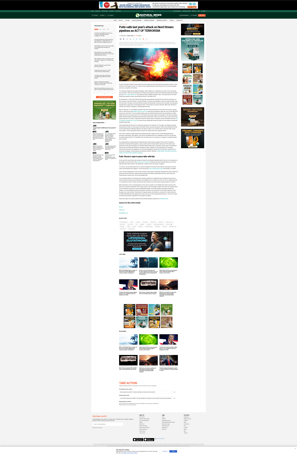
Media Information (143, 425)
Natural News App (165, 424)
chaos (131, 42)
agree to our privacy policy (130, 453)
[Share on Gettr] (143, 39)
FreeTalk (185, 427)
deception (151, 42)
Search (204, 11)
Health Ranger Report (98, 122)
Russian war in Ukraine (143, 162)
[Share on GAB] (140, 39)
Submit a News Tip (143, 429)
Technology (179, 20)
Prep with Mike (105, 11)
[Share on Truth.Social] (137, 39)
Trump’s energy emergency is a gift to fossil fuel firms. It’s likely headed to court (168, 369)
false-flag (164, 42)
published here (135, 446)
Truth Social (186, 424)
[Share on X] (130, 39)
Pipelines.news (164, 198)
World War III (140, 45)
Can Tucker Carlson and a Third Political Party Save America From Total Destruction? (110, 147)
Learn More (164, 451)
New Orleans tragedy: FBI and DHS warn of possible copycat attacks (148, 293)
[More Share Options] (146, 39)
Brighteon (97, 11)
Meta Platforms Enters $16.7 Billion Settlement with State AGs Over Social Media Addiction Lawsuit (103, 54)
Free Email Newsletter (144, 420)
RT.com (121, 207)
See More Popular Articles (104, 97)
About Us (194, 11)
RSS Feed (164, 429)
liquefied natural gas (134, 43)
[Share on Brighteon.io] (124, 39)
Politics (121, 20)
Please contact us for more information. (127, 404)
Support (141, 422)
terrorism (174, 43)
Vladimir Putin (126, 45)
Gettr (185, 425)
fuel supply (169, 42)
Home (92, 11)
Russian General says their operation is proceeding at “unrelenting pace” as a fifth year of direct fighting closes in (103, 41)
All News (164, 418)
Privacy (124, 443)
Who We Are (142, 417)
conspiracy (140, 42)
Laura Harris (127, 290)
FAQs (198, 11)
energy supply (158, 42)
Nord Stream (143, 43)
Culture (127, 20)
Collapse (125, 24)
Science (172, 20)
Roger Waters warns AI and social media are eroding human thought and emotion (104, 47)
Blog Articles (164, 427)
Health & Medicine (136, 20)
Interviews (111, 11)
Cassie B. (127, 268)
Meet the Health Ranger (144, 418)
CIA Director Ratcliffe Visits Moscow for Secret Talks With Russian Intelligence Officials (103, 34)
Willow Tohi (147, 268)
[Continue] (121, 424)
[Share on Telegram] (133, 39)
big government (126, 42)
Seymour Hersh (167, 43)
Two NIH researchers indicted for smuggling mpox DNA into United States (102, 77)
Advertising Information (144, 427)
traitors (121, 45)
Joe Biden (126, 43)
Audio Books (118, 11)
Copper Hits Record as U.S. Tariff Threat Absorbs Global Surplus (102, 71)
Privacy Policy (142, 431)
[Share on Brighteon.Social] (120, 39)
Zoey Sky (146, 290)
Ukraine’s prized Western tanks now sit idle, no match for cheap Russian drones (104, 88)
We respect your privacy (97, 427)
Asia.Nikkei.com (123, 213)
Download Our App (186, 11)
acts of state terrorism (130, 94)
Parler (185, 422)
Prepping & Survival (162, 20)
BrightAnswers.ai (177, 11)
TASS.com (122, 210)
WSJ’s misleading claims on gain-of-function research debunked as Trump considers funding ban (128, 271)
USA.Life (185, 432)
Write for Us (141, 424)
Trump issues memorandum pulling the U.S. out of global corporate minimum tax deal (128, 293)
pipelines (148, 43)
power (152, 43)
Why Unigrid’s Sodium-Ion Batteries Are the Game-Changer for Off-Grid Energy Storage (104, 60)
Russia (156, 43)
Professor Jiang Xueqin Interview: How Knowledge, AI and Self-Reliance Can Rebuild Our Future (110, 157)
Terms (127, 443)
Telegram (186, 420)
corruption (146, 42)
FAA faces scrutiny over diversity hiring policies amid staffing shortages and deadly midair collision (167, 294)
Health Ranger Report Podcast (168, 422)
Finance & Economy (149, 20)
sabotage (160, 43)
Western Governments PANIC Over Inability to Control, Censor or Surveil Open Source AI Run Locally (98, 148)
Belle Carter (130, 35)
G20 (174, 42)
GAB (185, 431)
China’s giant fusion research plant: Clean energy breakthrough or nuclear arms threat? (168, 271)
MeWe (185, 429)
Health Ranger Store (166, 420)
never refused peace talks (156, 168)
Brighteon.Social (187, 418)
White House (133, 45)
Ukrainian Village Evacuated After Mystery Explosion (102, 65)
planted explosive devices (140, 111)
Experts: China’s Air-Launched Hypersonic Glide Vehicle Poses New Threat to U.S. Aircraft (103, 83)
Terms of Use (142, 432)
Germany (121, 43)
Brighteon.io (186, 417)
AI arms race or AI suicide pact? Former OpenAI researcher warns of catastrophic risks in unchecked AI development (148, 272)
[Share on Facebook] (127, 39)
